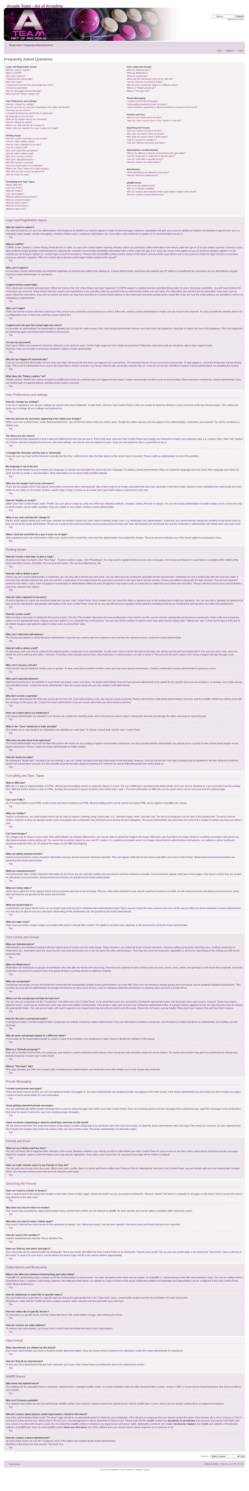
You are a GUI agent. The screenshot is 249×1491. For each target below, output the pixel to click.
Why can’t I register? (15, 76)
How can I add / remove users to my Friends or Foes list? (154, 120)
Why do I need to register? (18, 70)
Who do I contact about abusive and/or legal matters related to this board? (161, 191)
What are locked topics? (17, 206)
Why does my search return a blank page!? (147, 137)
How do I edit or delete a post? (20, 141)
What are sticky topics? (17, 203)
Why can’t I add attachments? (20, 159)
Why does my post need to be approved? (25, 171)
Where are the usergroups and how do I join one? (150, 79)
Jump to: (205, 1456)
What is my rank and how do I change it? (25, 125)
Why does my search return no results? (145, 134)
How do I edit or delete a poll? (19, 153)
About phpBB (231, 1386)
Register (230, 50)
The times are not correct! (18, 110)
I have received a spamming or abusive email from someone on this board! (162, 107)
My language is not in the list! (19, 116)
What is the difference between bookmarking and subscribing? (156, 153)
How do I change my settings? (20, 104)
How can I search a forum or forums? (144, 131)
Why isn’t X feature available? (140, 188)
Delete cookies (211, 1464)
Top (11, 237)
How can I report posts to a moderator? (24, 165)
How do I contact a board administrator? (146, 194)
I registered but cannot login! (19, 79)
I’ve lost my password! (16, 88)
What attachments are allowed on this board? (148, 172)
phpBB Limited (94, 1386)
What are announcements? (18, 200)
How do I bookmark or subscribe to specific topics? (151, 156)
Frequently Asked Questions (38, 45)
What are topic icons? (16, 209)
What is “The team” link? (138, 91)
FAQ (219, 50)
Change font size (240, 44)
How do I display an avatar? (19, 122)
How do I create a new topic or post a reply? (26, 138)
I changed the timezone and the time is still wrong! (29, 113)
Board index (15, 45)
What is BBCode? (14, 185)
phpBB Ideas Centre (147, 1403)
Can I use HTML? (14, 188)
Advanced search (235, 19)
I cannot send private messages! (142, 101)
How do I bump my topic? (18, 174)
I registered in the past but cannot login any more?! (29, 85)
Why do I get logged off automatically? (23, 91)
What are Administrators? (139, 70)
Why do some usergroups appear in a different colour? (152, 85)
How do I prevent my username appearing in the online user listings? (38, 107)
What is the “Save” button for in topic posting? (27, 168)
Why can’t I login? (14, 82)
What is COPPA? (14, 73)
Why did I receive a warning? (19, 162)
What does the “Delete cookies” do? (23, 94)
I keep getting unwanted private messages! (147, 104)
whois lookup (223, 1417)
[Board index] (93, 24)
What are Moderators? (137, 73)
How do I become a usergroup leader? (145, 82)
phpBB (92, 473)
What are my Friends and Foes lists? (144, 117)
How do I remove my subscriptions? (144, 162)
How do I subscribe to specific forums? (145, 159)
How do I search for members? (141, 140)
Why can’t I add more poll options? (22, 150)
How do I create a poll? (16, 147)
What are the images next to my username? (26, 119)
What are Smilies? (14, 191)
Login (240, 50)
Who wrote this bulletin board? (141, 185)
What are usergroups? (137, 76)
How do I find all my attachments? (143, 175)
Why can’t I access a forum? (19, 156)
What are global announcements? (21, 197)
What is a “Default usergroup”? (141, 88)
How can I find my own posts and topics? (146, 143)
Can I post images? (15, 194)
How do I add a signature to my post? (23, 144)
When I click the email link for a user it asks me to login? (32, 128)
